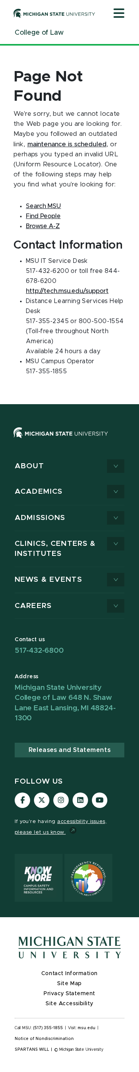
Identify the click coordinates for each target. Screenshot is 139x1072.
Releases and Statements (69, 750)
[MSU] (61, 440)
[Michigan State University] (54, 13)
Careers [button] (33, 606)
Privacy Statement (69, 993)
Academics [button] (39, 491)
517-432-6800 (39, 650)
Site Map (69, 983)
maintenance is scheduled (67, 144)
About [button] (29, 466)
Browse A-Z (43, 226)
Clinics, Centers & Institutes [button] (55, 548)
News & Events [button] (48, 579)
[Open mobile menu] (119, 14)
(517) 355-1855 (48, 1028)
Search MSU (43, 206)
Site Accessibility (69, 1003)
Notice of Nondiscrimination (44, 1039)
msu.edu (86, 1028)
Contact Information (69, 973)
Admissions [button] (40, 518)
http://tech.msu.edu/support (67, 291)
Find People (43, 216)
